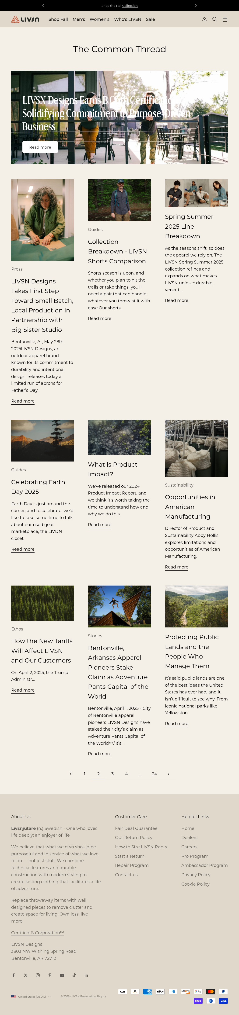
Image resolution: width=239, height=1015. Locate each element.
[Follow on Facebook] (13, 975)
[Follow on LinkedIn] (86, 975)
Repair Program (132, 865)
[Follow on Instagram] (37, 975)
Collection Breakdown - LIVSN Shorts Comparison (117, 251)
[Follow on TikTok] (74, 975)
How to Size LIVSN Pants (141, 847)
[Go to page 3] (169, 774)
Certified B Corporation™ (37, 932)
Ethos (17, 629)
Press (17, 269)
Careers (189, 847)
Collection (130, 5)
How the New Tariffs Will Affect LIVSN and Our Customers (42, 650)
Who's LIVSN (127, 19)
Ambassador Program (204, 865)
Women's (99, 19)
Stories (95, 635)
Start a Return (129, 856)
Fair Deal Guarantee (136, 828)
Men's (79, 19)
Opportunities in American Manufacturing (190, 506)
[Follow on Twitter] (25, 975)
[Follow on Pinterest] (50, 975)
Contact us (126, 874)
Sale (150, 19)
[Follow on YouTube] (62, 975)
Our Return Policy (133, 837)
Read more (40, 147)
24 (154, 774)
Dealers (189, 837)
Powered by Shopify (93, 996)
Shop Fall (58, 19)
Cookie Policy (195, 884)
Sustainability (179, 485)
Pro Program (194, 856)
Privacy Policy (196, 874)
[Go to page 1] (70, 774)
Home (187, 828)
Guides (95, 229)
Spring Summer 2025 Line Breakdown (189, 226)
